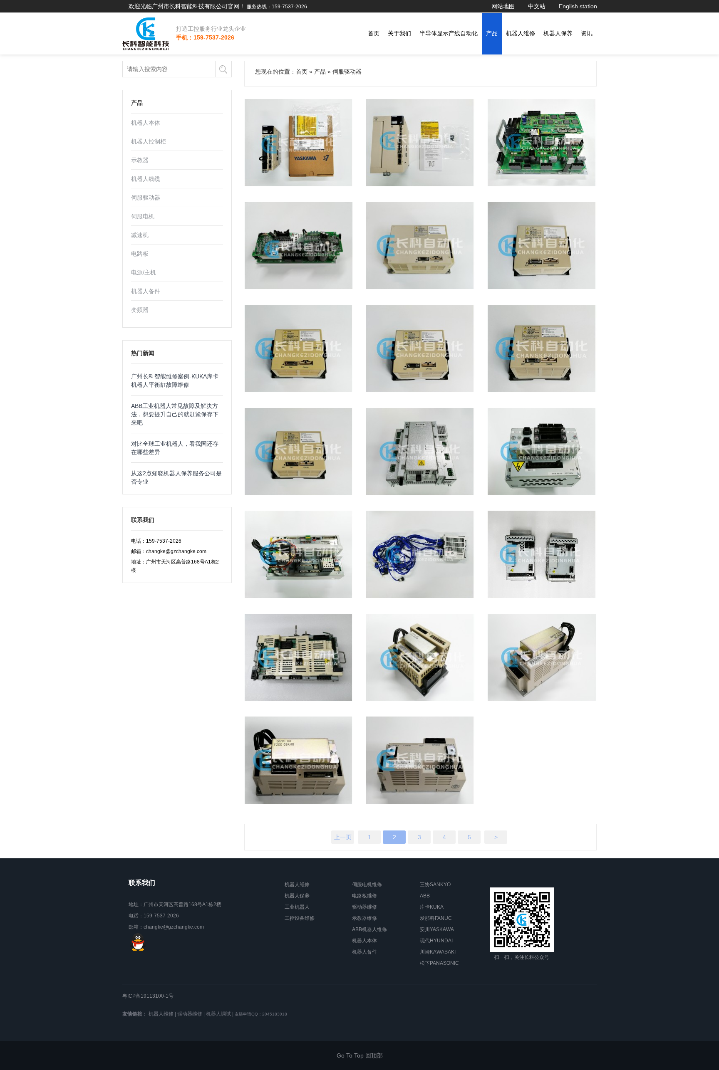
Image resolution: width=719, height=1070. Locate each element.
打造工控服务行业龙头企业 (211, 28)
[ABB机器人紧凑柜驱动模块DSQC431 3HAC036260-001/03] (420, 451)
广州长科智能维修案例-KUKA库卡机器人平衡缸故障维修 (174, 380)
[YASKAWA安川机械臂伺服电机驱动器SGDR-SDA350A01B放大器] (298, 451)
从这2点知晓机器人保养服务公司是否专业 (176, 477)
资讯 (587, 33)
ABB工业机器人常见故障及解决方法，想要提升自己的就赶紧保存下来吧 (174, 414)
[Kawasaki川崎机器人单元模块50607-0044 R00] (541, 451)
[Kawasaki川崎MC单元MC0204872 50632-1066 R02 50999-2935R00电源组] (541, 554)
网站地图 (503, 6)
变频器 (140, 309)
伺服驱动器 (145, 197)
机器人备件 (145, 291)
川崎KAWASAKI (438, 952)
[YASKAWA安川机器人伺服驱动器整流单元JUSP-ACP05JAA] (298, 245)
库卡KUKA (432, 907)
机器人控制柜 (148, 141)
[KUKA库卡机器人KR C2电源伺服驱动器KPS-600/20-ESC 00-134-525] (298, 554)
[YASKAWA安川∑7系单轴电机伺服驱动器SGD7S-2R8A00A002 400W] (298, 142)
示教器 (140, 160)
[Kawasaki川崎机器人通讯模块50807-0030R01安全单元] (420, 554)
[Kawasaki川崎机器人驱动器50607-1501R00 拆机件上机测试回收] (298, 657)
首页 (373, 33)
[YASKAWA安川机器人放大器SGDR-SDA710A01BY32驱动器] (541, 245)
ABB (425, 896)
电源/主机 (143, 272)
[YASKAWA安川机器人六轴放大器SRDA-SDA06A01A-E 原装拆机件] (420, 760)
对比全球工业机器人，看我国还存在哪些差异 (174, 447)
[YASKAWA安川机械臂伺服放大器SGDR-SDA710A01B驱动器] (420, 348)
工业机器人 (297, 907)
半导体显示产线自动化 (448, 33)
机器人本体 (145, 122)
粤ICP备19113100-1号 (148, 996)
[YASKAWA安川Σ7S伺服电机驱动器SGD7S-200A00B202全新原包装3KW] (420, 142)
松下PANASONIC (439, 963)
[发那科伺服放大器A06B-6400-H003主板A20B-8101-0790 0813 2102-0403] (541, 142)
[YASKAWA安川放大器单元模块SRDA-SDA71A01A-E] (420, 657)
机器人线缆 (145, 178)
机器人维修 (520, 33)
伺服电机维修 (367, 884)
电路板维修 (364, 896)
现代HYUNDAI (436, 941)
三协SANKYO (435, 884)
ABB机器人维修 (369, 929)
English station (578, 6)
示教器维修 (364, 918)
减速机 (140, 235)
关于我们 (399, 33)
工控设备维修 (300, 918)
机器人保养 (558, 33)
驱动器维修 (364, 907)
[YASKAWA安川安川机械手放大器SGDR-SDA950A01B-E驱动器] (420, 245)
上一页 (343, 837)
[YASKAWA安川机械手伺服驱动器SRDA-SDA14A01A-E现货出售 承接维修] (298, 760)
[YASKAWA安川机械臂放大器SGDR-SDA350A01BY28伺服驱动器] (541, 348)
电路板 (140, 253)
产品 (492, 33)
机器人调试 (218, 1014)
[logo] (146, 34)
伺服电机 (142, 216)
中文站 (536, 6)
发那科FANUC (436, 918)
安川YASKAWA (437, 929)
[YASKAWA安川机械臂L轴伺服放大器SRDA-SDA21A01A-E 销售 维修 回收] (541, 657)
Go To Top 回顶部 (360, 1055)
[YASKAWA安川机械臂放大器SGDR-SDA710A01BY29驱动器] (298, 348)
